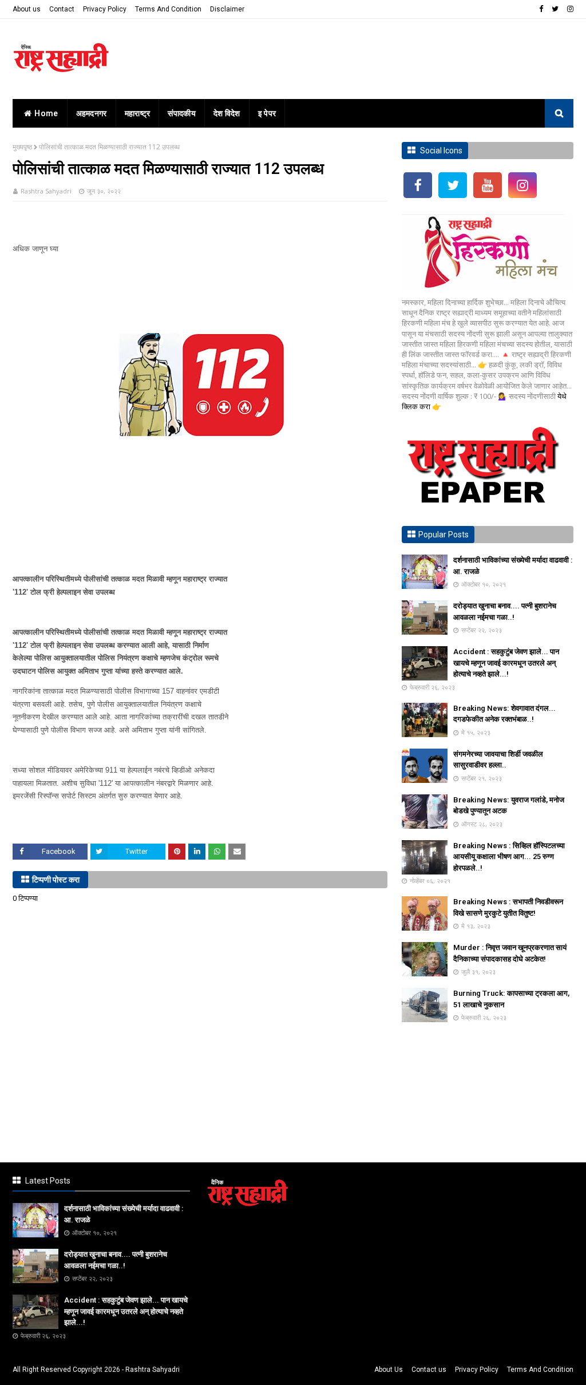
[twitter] (555, 9)
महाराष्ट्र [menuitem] (138, 113)
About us (27, 9)
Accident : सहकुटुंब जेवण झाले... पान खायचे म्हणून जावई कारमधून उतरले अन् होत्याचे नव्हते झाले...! (506, 662)
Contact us (428, 1370)
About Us (388, 1370)
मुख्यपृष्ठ (22, 147)
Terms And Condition (168, 9)
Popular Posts (443, 534)
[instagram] (568, 9)
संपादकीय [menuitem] (182, 113)
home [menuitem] (46, 113)
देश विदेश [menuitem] (226, 113)
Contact (61, 9)
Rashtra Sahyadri (46, 191)
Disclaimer (227, 9)
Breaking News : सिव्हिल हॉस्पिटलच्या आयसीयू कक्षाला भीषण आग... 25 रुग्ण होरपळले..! (509, 856)
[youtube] (487, 185)
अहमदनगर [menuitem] (91, 113)
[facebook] (541, 9)
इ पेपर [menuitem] (267, 113)
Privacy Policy (104, 9)
